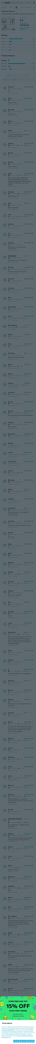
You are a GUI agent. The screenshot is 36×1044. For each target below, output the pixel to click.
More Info (31, 1041)
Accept (16, 1041)
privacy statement (9, 1030)
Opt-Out (23, 1041)
